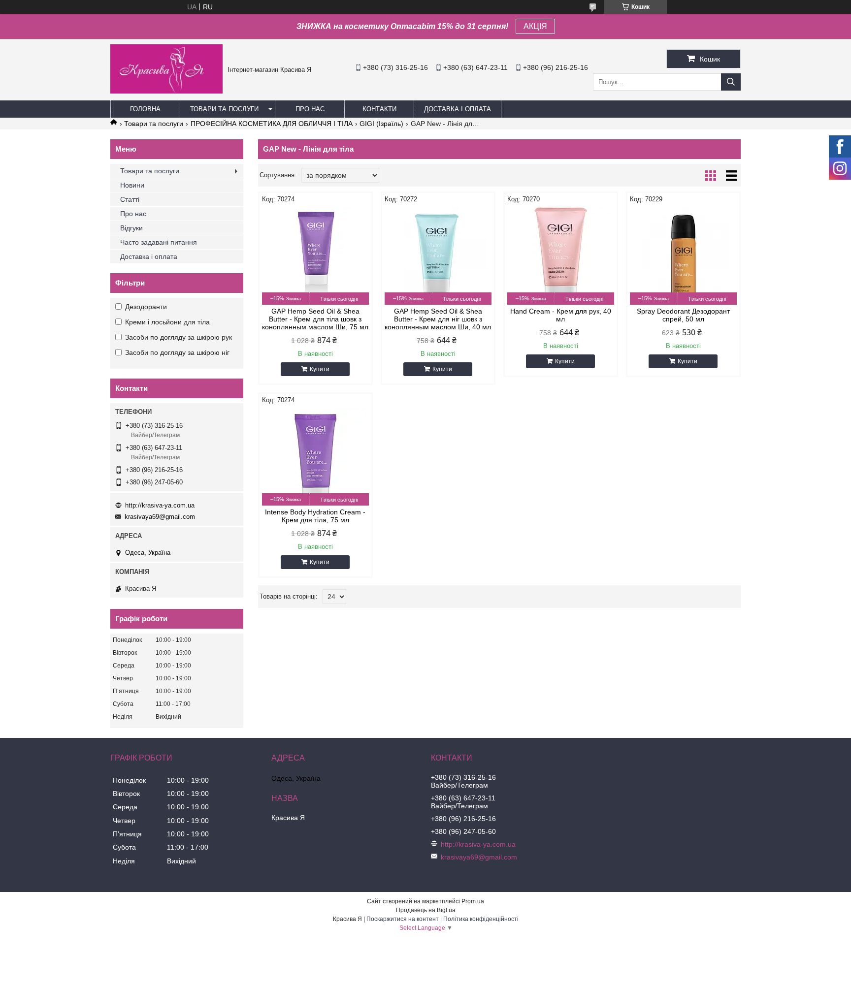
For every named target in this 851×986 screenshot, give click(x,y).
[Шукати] (731, 82)
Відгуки (131, 228)
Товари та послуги (224, 109)
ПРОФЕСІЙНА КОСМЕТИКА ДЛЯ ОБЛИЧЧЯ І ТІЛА (272, 123)
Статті (129, 199)
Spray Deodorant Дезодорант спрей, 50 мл (683, 315)
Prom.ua (472, 901)
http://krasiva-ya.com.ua (160, 505)
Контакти (379, 109)
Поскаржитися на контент (402, 919)
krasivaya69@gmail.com (160, 516)
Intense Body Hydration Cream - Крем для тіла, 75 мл (315, 516)
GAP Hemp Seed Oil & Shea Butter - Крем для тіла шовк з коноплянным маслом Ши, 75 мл (315, 319)
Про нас (310, 109)
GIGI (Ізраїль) (381, 123)
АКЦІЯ (535, 26)
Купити (319, 369)
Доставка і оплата (457, 109)
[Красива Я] (166, 91)
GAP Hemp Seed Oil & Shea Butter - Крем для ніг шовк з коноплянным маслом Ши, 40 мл (438, 319)
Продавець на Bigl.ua (426, 910)
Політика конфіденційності (481, 919)
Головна (145, 109)
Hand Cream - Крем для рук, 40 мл (560, 315)
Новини (132, 185)
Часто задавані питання (158, 242)
